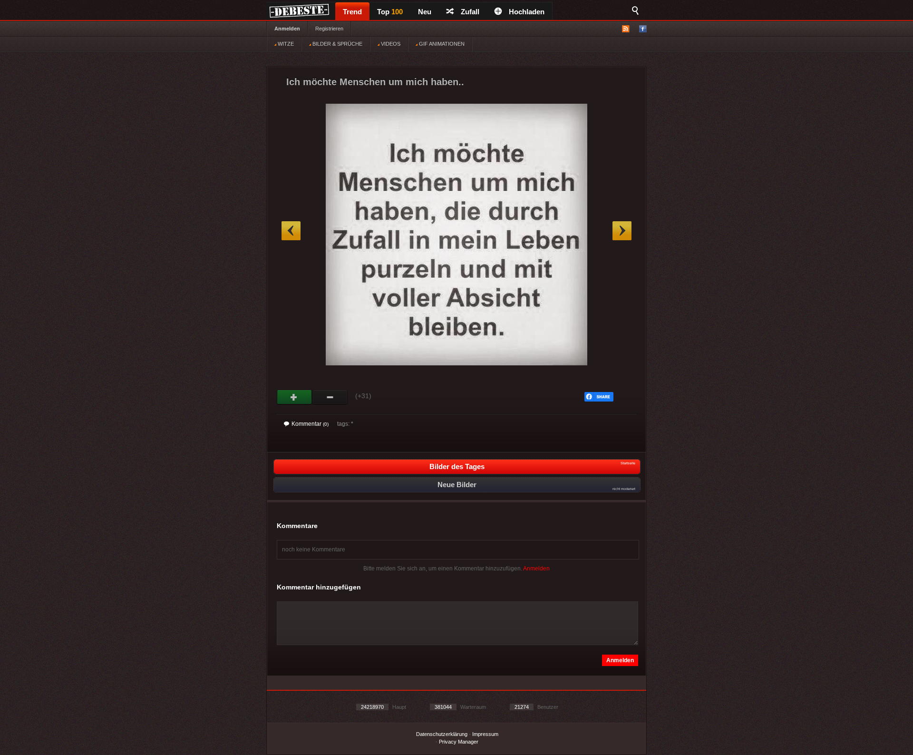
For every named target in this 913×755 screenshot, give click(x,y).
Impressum (485, 734)
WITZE (285, 44)
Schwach (330, 397)
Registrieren (329, 28)
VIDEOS (389, 44)
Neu (424, 12)
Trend (352, 12)
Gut (294, 397)
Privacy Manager (458, 742)
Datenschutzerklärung (441, 734)
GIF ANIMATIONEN (441, 44)
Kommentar (310, 424)
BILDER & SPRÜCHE (336, 44)
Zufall (470, 12)
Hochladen (526, 12)
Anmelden (287, 28)
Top (390, 12)
